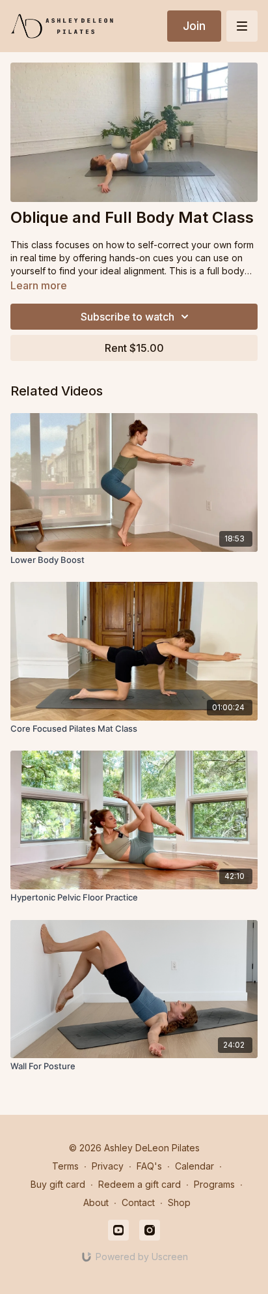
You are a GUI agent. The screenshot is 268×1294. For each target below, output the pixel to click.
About (96, 1202)
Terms (65, 1166)
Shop (179, 1202)
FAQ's (149, 1166)
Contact (138, 1202)
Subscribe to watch (127, 316)
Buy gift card (58, 1184)
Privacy (108, 1166)
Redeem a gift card (139, 1184)
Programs (214, 1184)
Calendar (194, 1166)
